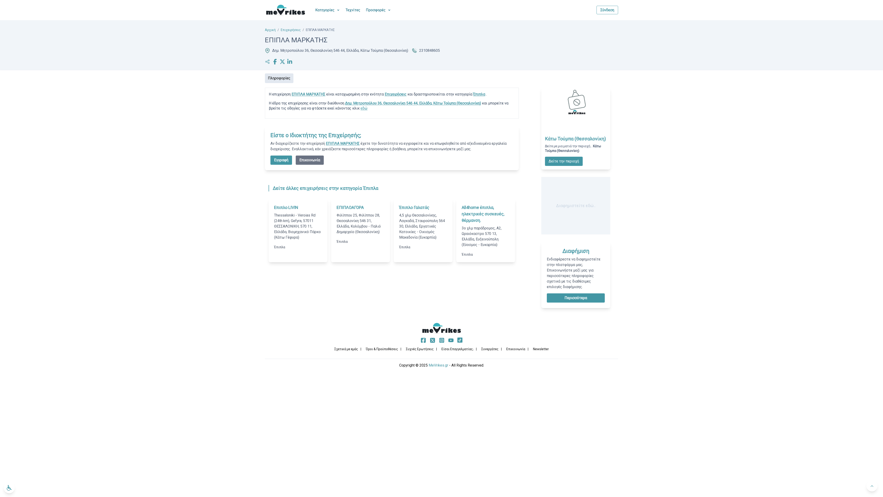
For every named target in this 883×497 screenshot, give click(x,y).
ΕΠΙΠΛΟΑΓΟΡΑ (350, 207)
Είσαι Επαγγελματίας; (457, 349)
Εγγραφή (281, 160)
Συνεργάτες (490, 349)
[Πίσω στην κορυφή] (871, 485)
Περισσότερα (576, 298)
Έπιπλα (479, 94)
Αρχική (270, 30)
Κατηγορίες (325, 10)
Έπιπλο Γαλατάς (414, 207)
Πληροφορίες (279, 78)
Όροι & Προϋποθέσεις (382, 349)
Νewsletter (541, 349)
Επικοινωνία (309, 160)
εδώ (364, 108)
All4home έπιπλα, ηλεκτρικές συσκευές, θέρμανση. (483, 214)
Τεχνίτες (353, 10)
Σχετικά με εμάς (346, 349)
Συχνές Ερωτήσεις (420, 349)
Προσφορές (376, 10)
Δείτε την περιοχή (564, 161)
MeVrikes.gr (438, 365)
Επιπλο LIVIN (286, 207)
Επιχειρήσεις (291, 30)
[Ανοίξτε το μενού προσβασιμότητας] (9, 487)
